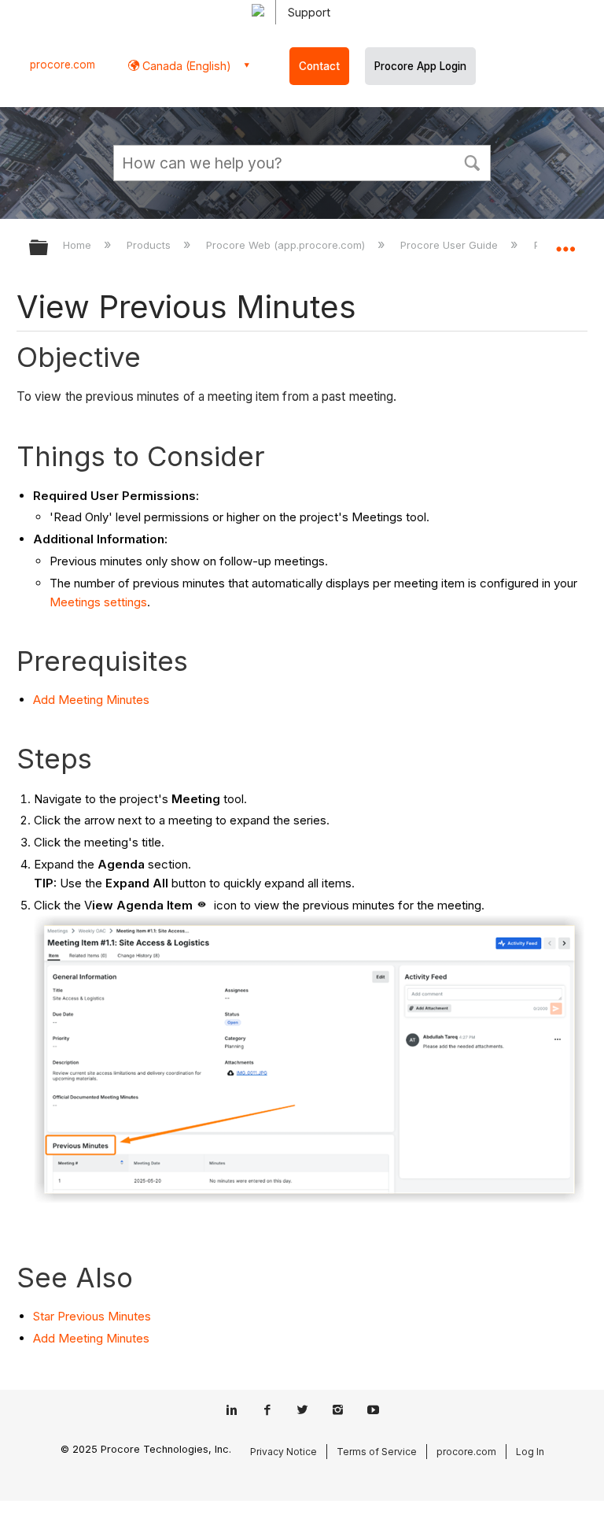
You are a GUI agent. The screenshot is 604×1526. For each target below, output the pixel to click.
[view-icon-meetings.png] (202, 905)
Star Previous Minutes (92, 1316)
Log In (530, 1451)
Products (150, 245)
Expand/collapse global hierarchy (49, 248)
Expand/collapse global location (565, 242)
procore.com (62, 64)
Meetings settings (98, 601)
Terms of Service (377, 1451)
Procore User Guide (450, 245)
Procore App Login (420, 66)
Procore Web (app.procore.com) (287, 245)
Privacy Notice (283, 1451)
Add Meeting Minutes (91, 699)
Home (78, 245)
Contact (319, 66)
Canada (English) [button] (185, 65)
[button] (472, 161)
